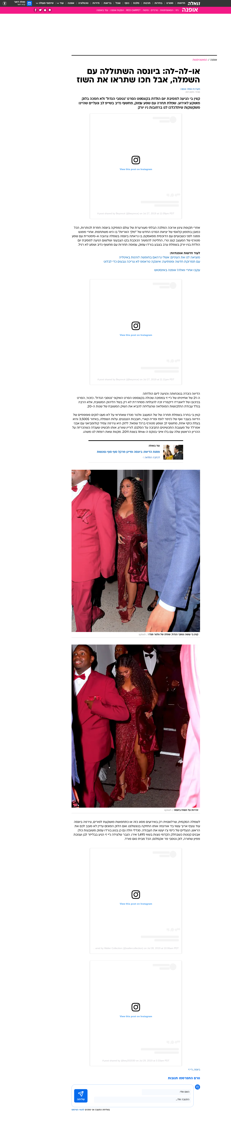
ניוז (177, 10)
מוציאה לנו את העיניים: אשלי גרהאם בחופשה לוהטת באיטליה (159, 257)
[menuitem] (179, 3)
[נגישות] (5, 3)
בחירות (158, 3)
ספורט (169, 3)
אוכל (118, 3)
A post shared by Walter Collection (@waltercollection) (114, 948)
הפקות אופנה (117, 10)
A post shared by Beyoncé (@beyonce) (118, 213)
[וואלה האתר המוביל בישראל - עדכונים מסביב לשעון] (194, 3)
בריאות (107, 3)
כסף (127, 3)
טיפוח (146, 10)
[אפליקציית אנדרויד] (50, 10)
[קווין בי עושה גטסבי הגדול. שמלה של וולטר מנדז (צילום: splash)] (136, 554)
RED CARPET (133, 10)
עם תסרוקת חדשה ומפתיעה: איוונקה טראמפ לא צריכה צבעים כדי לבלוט (152, 261)
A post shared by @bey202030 (118, 1060)
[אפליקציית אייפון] (45, 10)
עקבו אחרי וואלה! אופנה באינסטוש (177, 270)
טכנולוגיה (83, 3)
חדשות (181, 3)
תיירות (96, 3)
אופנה (71, 3)
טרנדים (154, 10)
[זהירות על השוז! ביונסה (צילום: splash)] (136, 729)
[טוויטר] (40, 10)
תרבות (147, 3)
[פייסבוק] (35, 10)
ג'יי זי (190, 1070)
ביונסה (197, 1070)
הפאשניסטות (166, 10)
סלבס (136, 3)
